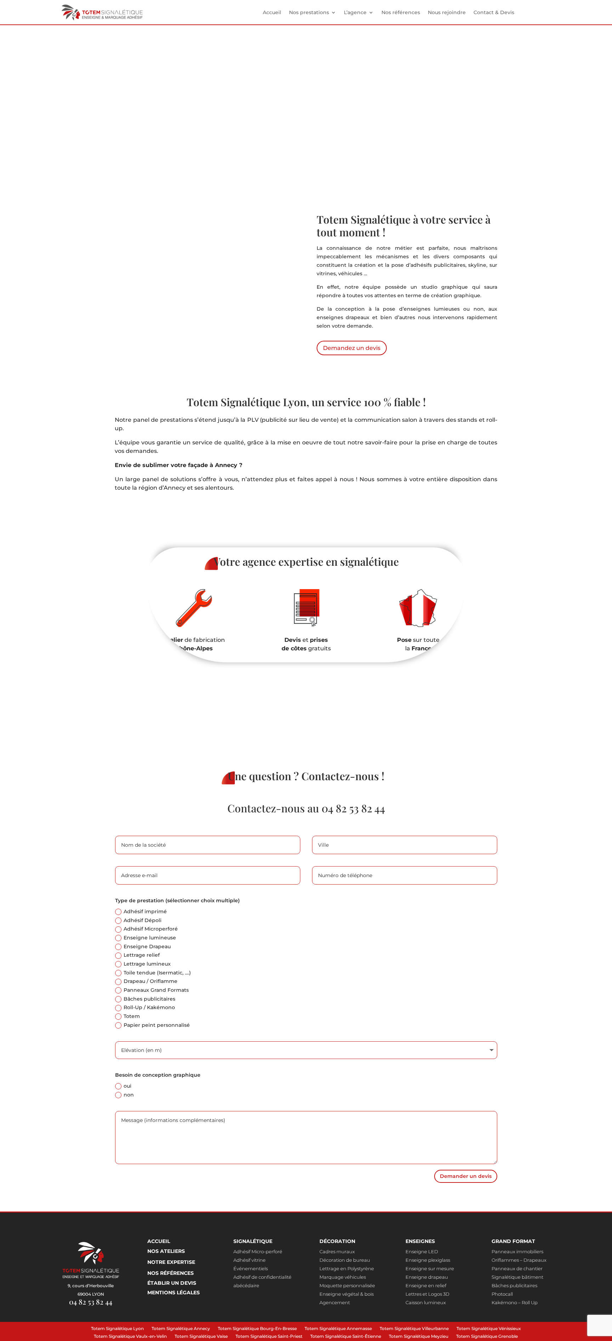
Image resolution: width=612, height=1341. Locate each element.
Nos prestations (309, 13)
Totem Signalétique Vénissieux (489, 1329)
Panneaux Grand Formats (156, 990)
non (129, 1095)
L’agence (355, 13)
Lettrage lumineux (147, 964)
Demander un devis (466, 1176)
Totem (132, 1016)
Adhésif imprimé (145, 911)
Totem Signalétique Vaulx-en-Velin (130, 1337)
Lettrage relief (142, 955)
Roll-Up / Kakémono (149, 1007)
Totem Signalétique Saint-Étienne (345, 1337)
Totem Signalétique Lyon (117, 1329)
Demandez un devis (128, 148)
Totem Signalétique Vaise (201, 1337)
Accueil (272, 13)
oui (127, 1086)
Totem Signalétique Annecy (181, 1329)
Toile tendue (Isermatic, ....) (157, 972)
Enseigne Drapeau (147, 946)
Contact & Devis (494, 13)
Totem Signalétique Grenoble (487, 1337)
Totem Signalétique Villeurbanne (414, 1329)
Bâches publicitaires (149, 999)
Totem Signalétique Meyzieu (418, 1337)
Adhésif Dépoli (143, 920)
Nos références (400, 13)
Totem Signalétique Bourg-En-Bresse (257, 1329)
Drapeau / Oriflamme (150, 981)
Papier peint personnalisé (157, 1025)
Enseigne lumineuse (150, 937)
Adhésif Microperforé (151, 929)
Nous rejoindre (447, 13)
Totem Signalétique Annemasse (338, 1329)
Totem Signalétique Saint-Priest (269, 1337)
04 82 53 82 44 (353, 808)
